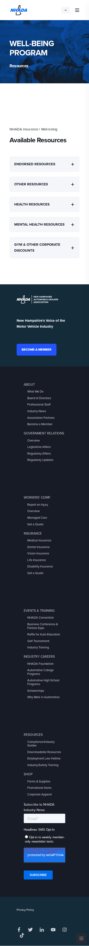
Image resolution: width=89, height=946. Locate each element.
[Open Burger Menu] (77, 10)
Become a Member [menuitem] (39, 424)
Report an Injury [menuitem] (37, 505)
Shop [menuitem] (28, 774)
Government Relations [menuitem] (44, 433)
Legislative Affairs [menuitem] (39, 447)
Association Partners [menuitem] (41, 418)
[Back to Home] (18, 9)
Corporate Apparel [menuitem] (39, 794)
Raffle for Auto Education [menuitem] (43, 634)
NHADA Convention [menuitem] (40, 618)
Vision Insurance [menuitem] (38, 553)
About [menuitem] (29, 385)
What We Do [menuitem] (35, 391)
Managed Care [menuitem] (37, 518)
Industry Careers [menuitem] (39, 657)
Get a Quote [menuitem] (35, 524)
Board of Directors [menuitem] (39, 398)
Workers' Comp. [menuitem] (37, 497)
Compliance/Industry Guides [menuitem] (41, 744)
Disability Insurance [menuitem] (40, 566)
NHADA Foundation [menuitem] (40, 664)
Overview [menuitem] (33, 440)
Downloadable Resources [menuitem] (44, 752)
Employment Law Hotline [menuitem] (44, 758)
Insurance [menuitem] (33, 533)
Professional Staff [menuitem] (39, 404)
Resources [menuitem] (33, 735)
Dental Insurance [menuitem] (38, 547)
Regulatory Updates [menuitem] (40, 460)
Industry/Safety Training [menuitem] (42, 765)
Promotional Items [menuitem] (39, 788)
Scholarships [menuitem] (35, 691)
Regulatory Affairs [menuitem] (39, 453)
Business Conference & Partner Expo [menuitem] (42, 626)
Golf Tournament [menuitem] (38, 641)
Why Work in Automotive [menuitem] (43, 697)
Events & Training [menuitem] (39, 611)
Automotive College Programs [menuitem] (40, 672)
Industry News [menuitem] (36, 411)
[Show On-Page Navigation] (81, 938)
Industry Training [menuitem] (38, 647)
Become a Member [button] (37, 350)
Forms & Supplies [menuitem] (38, 781)
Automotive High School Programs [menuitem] (43, 682)
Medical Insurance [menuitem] (39, 540)
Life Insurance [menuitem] (36, 560)
